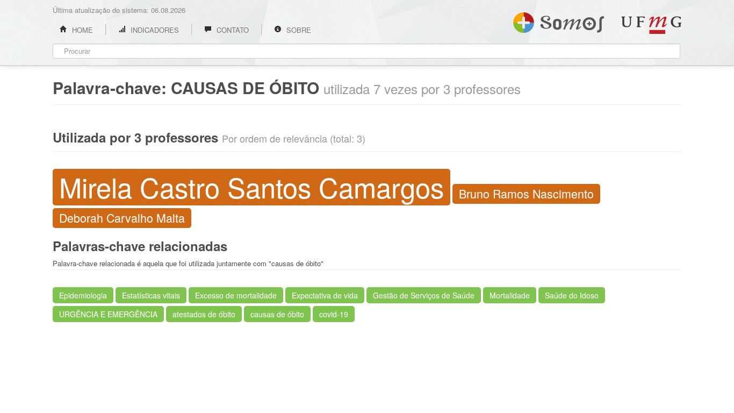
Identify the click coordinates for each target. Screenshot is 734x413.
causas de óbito (277, 314)
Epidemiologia (83, 295)
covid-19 (333, 314)
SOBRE (297, 30)
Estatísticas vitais (151, 295)
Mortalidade (510, 295)
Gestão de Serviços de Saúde (423, 295)
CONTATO (231, 30)
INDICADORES (153, 30)
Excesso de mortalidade (236, 295)
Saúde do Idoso (572, 295)
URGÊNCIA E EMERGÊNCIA (108, 314)
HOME (81, 30)
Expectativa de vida (325, 295)
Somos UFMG (558, 20)
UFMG (651, 25)
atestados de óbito (203, 314)
